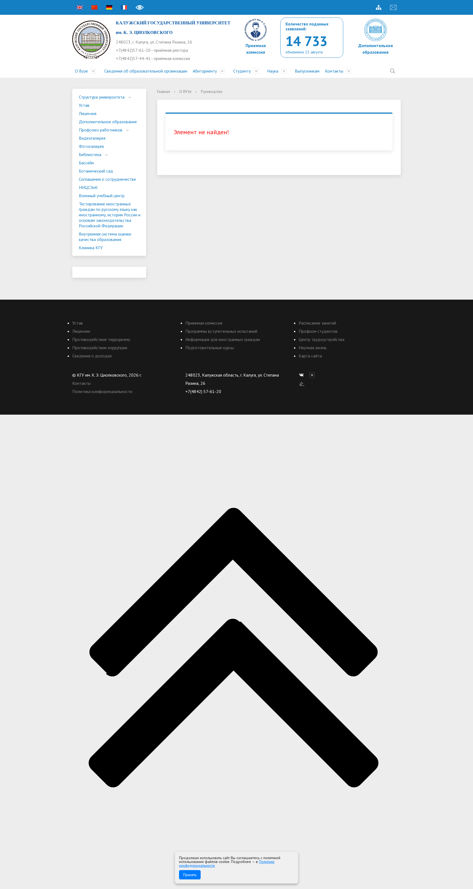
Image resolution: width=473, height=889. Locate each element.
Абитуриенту (205, 71)
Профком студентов (318, 331)
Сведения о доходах (92, 356)
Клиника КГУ (91, 247)
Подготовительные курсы (209, 347)
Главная (163, 91)
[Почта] (393, 7)
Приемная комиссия (203, 323)
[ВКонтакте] (303, 375)
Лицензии (81, 331)
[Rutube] (313, 375)
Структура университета (102, 97)
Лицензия (87, 113)
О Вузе (81, 71)
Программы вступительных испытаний (221, 331)
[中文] (94, 7)
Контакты (334, 71)
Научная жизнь (313, 347)
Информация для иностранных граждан (222, 339)
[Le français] (124, 7)
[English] (79, 7)
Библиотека (90, 154)
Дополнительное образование (108, 121)
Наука (272, 71)
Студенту (242, 71)
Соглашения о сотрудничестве (107, 179)
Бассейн (86, 162)
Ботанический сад (96, 171)
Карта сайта (310, 356)
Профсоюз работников (100, 130)
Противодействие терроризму (101, 339)
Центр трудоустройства (321, 339)
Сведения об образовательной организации (145, 71)
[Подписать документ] (302, 383)
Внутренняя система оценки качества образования (105, 236)
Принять (190, 874)
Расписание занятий (317, 323)
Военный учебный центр (102, 195)
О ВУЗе (185, 91)
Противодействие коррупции (99, 347)
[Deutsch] (109, 7)
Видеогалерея (92, 138)
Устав (84, 105)
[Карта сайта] (378, 7)
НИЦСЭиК (88, 187)
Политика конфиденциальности (102, 391)
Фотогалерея (91, 146)
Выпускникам (307, 71)
